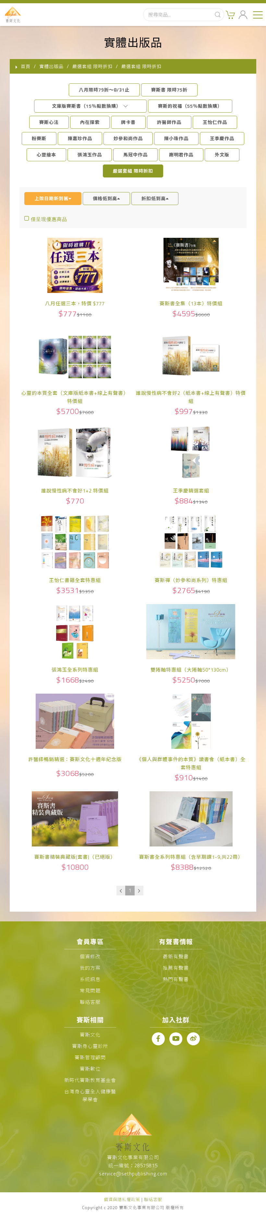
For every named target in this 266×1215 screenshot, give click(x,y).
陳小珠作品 (176, 138)
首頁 (25, 66)
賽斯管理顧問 (90, 1057)
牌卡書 (128, 122)
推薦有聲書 (176, 968)
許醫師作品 (169, 122)
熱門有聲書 (176, 979)
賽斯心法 (49, 122)
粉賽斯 (39, 138)
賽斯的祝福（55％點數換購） (190, 106)
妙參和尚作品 (128, 138)
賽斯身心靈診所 (90, 1046)
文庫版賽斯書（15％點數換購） (87, 106)
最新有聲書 (176, 956)
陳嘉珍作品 (80, 138)
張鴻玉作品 (90, 154)
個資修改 (90, 956)
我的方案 (90, 968)
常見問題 (90, 990)
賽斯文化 (90, 1035)
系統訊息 (90, 979)
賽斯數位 (90, 1069)
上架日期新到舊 (51, 198)
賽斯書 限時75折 (169, 89)
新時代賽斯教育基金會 (90, 1080)
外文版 (222, 154)
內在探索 (90, 122)
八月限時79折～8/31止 (104, 89)
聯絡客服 (90, 1002)
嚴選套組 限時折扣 (133, 170)
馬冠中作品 (135, 154)
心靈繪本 (46, 154)
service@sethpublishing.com (133, 1173)
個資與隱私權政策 (122, 1199)
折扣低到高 (153, 198)
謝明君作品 (181, 154)
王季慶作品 (222, 138)
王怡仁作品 (215, 122)
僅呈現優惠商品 (49, 219)
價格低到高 (105, 198)
